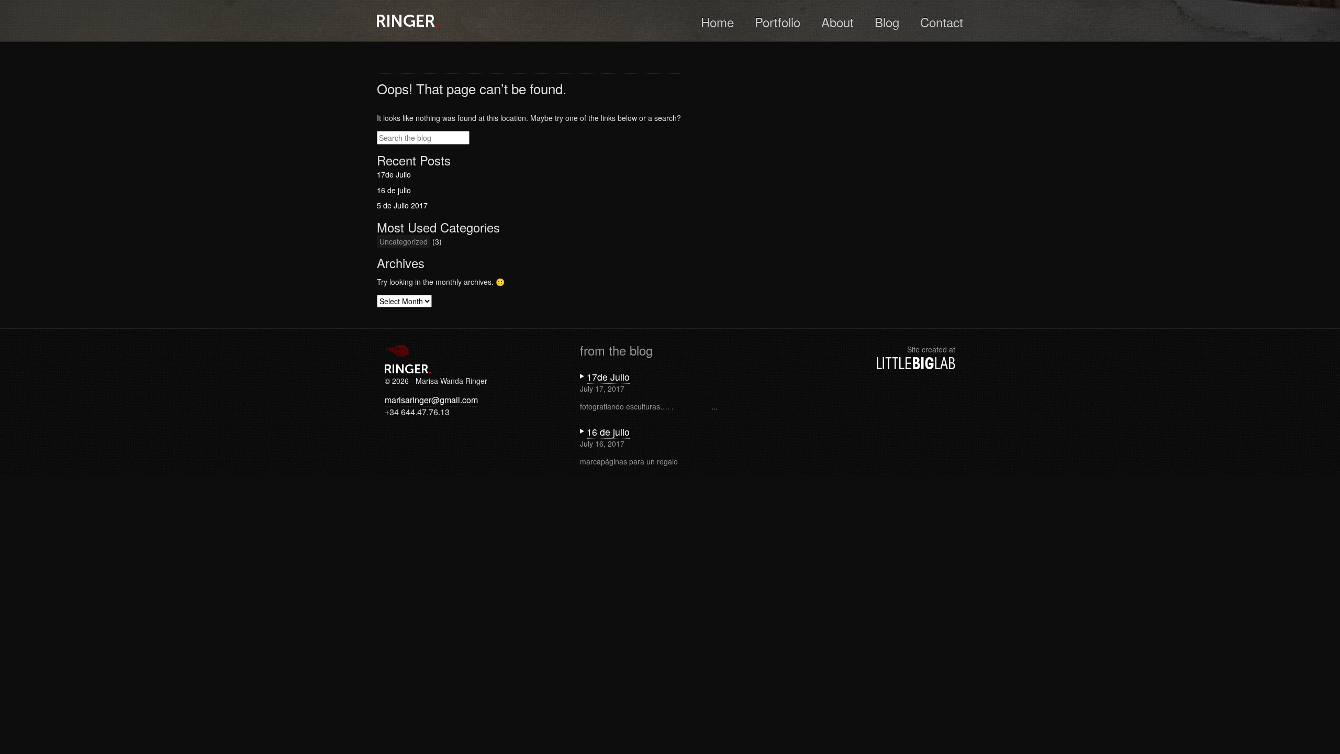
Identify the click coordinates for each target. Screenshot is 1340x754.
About (837, 22)
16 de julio (394, 190)
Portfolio (777, 22)
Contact (941, 22)
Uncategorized (403, 241)
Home (717, 22)
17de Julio (394, 174)
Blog (887, 22)
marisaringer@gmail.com (431, 400)
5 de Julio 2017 (402, 205)
